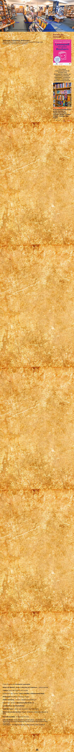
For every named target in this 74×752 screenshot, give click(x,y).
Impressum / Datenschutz (31, 22)
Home (17, 22)
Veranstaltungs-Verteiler (51, 22)
